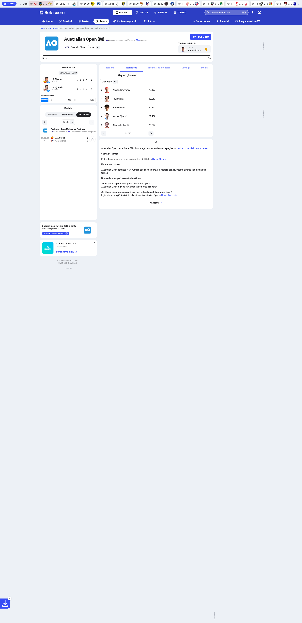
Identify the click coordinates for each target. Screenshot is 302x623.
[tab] (109, 68)
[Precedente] (20, 3)
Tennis (103, 21)
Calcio (49, 21)
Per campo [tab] (67, 114)
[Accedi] (259, 12)
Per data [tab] (52, 114)
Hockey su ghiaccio (127, 21)
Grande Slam (53, 28)
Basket (85, 21)
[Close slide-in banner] (9, 598)
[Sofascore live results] (52, 13)
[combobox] (94, 47)
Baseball (67, 21)
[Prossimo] (298, 3)
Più (147, 21)
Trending (10, 4)
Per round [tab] (84, 114)
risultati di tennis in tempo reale (192, 148)
